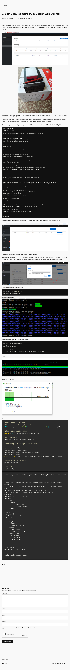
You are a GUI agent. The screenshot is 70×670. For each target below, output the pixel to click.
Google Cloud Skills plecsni (58, 663)
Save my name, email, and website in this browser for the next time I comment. (23, 628)
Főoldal (4, 5)
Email (3, 615)
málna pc (29, 18)
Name (3, 608)
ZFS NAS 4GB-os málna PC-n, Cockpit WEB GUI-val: (31, 13)
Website (4, 621)
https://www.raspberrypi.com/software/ (41, 121)
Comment (5, 593)
